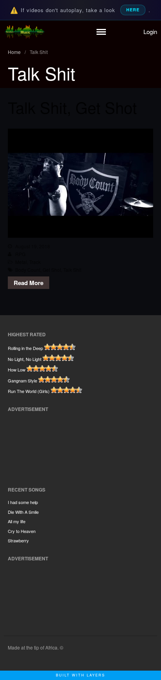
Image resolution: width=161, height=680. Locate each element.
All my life (16, 521)
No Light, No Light (24, 359)
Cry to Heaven (22, 531)
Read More (28, 282)
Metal (21, 261)
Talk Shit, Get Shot (72, 107)
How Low (16, 369)
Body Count (27, 269)
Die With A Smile (23, 512)
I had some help (23, 502)
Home (14, 51)
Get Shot (52, 269)
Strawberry (18, 540)
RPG (20, 254)
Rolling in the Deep (25, 348)
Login (150, 31)
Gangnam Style (22, 380)
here (133, 10)
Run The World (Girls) (29, 391)
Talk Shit (72, 269)
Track (35, 261)
